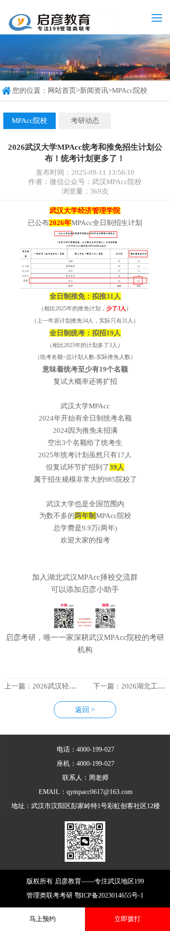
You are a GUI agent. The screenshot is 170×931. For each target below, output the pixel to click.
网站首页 (62, 90)
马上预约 (42, 919)
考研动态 (85, 120)
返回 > (85, 709)
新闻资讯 (94, 90)
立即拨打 (127, 919)
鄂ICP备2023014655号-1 (109, 895)
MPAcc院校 (129, 90)
